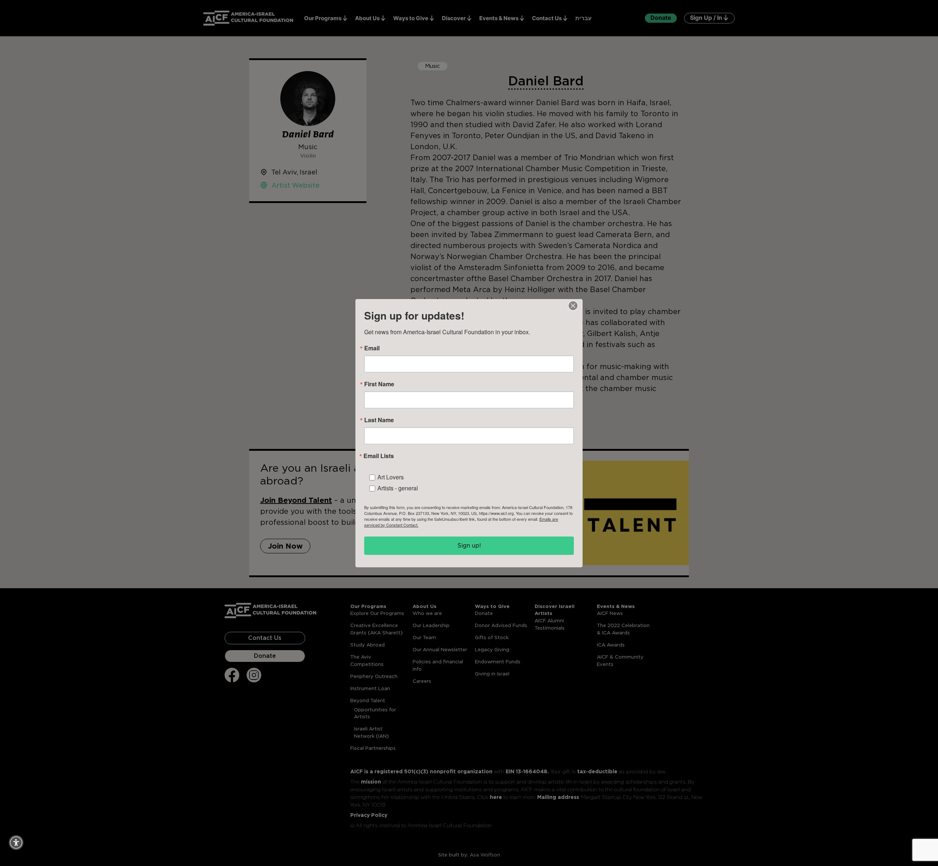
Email (372, 348)
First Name (379, 384)
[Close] (573, 305)
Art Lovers (390, 477)
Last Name (379, 420)
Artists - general (397, 488)
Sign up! (469, 545)
